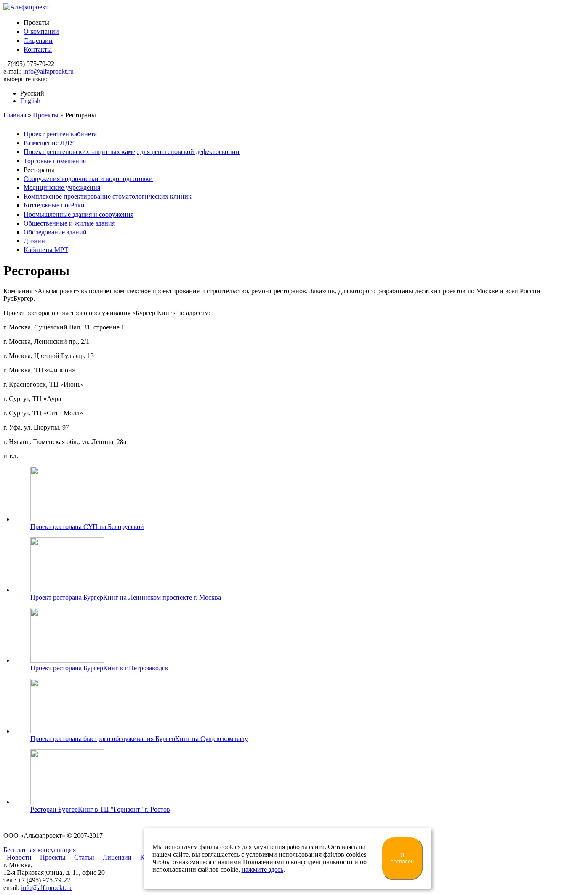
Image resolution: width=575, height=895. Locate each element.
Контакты (38, 49)
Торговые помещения (55, 161)
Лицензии (38, 40)
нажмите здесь (262, 869)
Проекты (46, 115)
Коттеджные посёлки (54, 205)
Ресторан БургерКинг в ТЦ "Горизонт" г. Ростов (100, 809)
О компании (41, 31)
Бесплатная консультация (39, 849)
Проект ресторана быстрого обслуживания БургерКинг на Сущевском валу (139, 738)
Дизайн (34, 240)
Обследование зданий (55, 232)
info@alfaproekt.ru (48, 71)
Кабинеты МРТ (46, 249)
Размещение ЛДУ (49, 142)
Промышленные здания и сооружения (78, 214)
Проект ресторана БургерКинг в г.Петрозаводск (99, 668)
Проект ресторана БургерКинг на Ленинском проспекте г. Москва (125, 597)
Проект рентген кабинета (60, 134)
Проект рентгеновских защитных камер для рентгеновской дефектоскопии (132, 151)
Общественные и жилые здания (69, 223)
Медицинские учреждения (62, 187)
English (30, 100)
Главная (14, 115)
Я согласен (402, 858)
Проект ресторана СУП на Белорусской (87, 526)
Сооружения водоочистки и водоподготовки (88, 178)
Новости (19, 857)
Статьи (84, 857)
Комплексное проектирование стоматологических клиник (108, 196)
